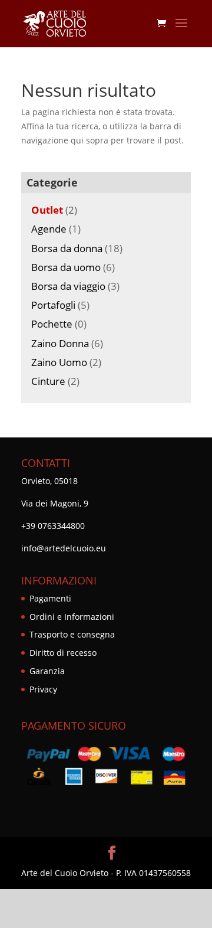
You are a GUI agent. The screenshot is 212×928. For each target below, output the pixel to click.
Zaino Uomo (59, 362)
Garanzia (47, 671)
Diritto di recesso (63, 652)
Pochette (51, 324)
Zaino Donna (60, 343)
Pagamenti (50, 598)
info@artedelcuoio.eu (63, 548)
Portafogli (53, 305)
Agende (49, 229)
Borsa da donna (66, 248)
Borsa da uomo (66, 267)
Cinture (48, 381)
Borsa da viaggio (68, 286)
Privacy (43, 689)
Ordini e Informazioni (71, 616)
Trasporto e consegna (72, 634)
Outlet (47, 210)
